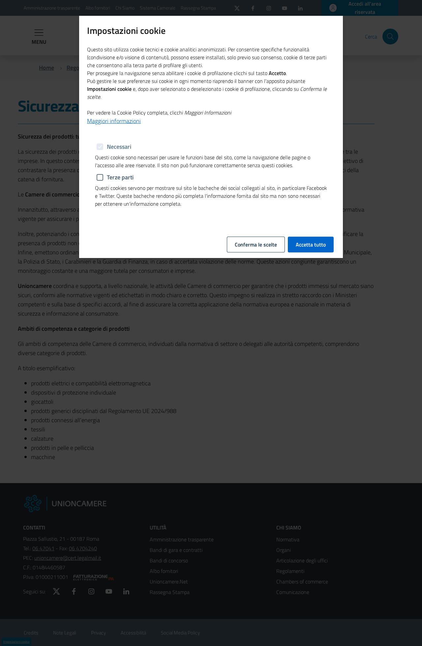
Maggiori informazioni (114, 120)
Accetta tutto (311, 244)
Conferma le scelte (256, 244)
